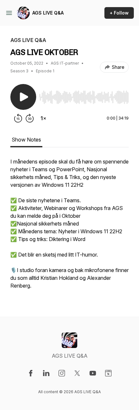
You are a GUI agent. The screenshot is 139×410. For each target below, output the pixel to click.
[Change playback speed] (43, 118)
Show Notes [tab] (26, 139)
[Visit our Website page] (108, 373)
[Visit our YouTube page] (93, 373)
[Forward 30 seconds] (29, 118)
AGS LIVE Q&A (48, 13)
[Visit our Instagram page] (62, 373)
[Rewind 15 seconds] (18, 118)
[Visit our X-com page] (77, 373)
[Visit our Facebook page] (30, 373)
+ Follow (119, 13)
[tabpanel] (69, 227)
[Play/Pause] (23, 97)
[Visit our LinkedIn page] (46, 373)
